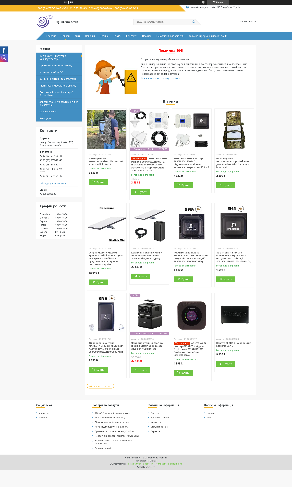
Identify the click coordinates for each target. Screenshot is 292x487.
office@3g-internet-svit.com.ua (54, 183)
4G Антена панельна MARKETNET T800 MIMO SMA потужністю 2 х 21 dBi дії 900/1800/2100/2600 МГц (191, 257)
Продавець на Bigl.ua (146, 460)
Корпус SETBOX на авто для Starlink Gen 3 (233, 344)
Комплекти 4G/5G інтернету (110, 417)
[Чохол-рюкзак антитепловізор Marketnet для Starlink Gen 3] (106, 130)
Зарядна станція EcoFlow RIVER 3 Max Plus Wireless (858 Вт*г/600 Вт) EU (147, 345)
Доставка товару (160, 417)
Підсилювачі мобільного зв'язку (58, 85)
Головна (51, 36)
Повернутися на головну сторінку (160, 78)
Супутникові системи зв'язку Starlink (114, 431)
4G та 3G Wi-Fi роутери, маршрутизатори (53, 57)
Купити (100, 182)
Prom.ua (163, 457)
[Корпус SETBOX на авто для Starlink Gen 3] (234, 314)
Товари (65, 36)
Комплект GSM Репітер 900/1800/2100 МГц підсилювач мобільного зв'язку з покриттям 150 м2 (191, 163)
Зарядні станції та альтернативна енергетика (59, 103)
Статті (117, 36)
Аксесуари (45, 118)
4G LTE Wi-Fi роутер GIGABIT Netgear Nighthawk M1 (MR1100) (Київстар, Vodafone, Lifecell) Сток (190, 349)
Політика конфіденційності (168, 463)
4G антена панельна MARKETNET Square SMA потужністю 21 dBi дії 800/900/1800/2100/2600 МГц (233, 257)
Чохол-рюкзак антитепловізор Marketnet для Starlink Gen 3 (106, 161)
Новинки (90, 36)
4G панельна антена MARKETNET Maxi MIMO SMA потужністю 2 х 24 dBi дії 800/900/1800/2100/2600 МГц (106, 347)
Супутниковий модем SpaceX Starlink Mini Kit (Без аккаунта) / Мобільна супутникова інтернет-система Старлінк (106, 258)
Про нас (146, 36)
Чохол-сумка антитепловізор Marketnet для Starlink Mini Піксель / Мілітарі (233, 163)
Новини (104, 36)
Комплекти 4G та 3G (51, 72)
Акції (77, 36)
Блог (209, 417)
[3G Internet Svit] (44, 21)
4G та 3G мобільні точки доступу (112, 413)
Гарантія (155, 431)
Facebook (44, 417)
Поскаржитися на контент (140, 463)
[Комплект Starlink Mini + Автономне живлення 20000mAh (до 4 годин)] (149, 224)
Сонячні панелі (48, 111)
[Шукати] (193, 22)
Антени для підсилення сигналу (111, 426)
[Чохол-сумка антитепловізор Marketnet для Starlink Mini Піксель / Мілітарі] (234, 130)
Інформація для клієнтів (170, 36)
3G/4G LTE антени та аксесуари (58, 78)
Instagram (44, 413)
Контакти (131, 36)
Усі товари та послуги (100, 385)
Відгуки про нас (159, 426)
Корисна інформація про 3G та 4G (208, 36)
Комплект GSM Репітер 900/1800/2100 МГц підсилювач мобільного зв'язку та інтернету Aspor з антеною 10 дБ (149, 164)
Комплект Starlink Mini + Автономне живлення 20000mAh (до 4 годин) (146, 255)
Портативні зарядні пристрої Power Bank (56, 94)
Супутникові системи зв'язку (56, 65)
